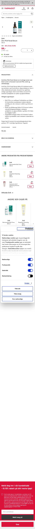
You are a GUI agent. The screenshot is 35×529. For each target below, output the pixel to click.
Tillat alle (17, 288)
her (24, 505)
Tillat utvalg (17, 294)
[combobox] (17, 13)
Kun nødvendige (17, 299)
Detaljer (27, 283)
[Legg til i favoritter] (31, 22)
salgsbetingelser (8, 506)
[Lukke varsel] (32, 3)
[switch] (30, 265)
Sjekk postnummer (9, 66)
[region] (17, 27)
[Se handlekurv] (32, 8)
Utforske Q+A (6, 193)
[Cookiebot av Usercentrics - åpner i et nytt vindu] (25, 229)
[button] (3, 27)
